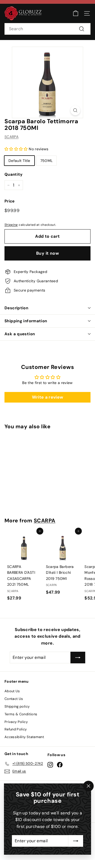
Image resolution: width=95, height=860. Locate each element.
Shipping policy (17, 706)
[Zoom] (75, 110)
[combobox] (47, 29)
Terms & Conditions (20, 714)
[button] (16, 149)
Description (16, 308)
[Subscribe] (75, 841)
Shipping (11, 225)
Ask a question (19, 334)
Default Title (19, 160)
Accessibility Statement (24, 737)
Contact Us (13, 698)
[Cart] (75, 13)
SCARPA (11, 136)
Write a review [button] (47, 397)
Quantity (13, 174)
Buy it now (47, 253)
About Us (12, 691)
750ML (46, 160)
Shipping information (25, 321)
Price (9, 201)
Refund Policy (15, 729)
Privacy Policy (16, 722)
